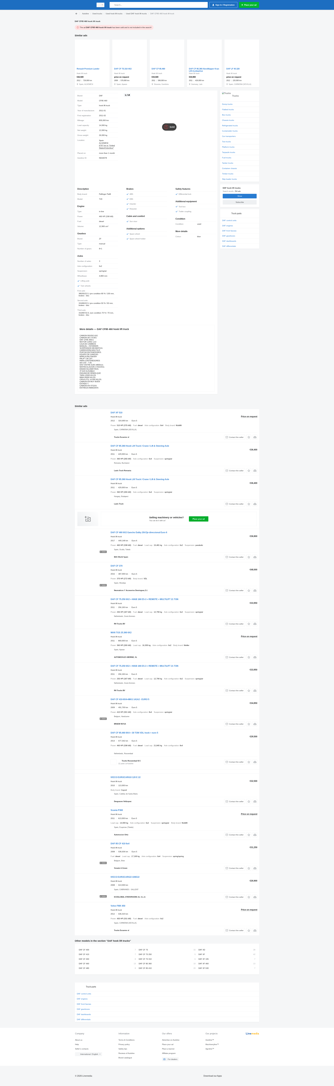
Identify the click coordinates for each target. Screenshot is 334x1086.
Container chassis (229, 168)
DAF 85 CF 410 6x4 (120, 843)
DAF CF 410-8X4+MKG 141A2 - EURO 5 (130, 699)
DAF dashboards (229, 241)
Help (77, 1044)
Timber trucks (227, 174)
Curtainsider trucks (230, 131)
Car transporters (229, 136)
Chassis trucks (228, 120)
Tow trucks (226, 142)
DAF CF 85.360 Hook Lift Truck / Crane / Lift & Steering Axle (140, 446)
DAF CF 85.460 (158, 69)
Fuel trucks (226, 158)
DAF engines (227, 226)
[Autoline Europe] (84, 5)
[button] (248, 437)
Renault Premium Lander (88, 69)
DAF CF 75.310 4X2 (123, 69)
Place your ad (199, 519)
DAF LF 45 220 (233, 69)
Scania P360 (117, 810)
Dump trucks (227, 104)
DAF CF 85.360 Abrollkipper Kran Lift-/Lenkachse (204, 70)
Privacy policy (124, 1044)
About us (78, 1040)
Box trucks (226, 115)
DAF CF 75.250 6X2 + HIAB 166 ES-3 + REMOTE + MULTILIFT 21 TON (144, 599)
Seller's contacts (81, 1049)
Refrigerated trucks (230, 126)
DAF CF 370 (117, 566)
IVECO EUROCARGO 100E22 (125, 877)
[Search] (112, 5)
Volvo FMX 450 (118, 906)
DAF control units (229, 220)
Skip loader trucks (229, 179)
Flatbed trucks (228, 109)
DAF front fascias (229, 231)
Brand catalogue (125, 1058)
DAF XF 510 (116, 413)
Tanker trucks (227, 163)
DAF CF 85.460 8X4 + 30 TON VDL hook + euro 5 (134, 733)
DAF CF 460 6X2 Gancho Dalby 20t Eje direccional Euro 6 (139, 532)
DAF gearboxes (228, 236)
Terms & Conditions (126, 1040)
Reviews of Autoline (126, 1053)
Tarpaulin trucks (228, 152)
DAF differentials (229, 246)
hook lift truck (104, 105)
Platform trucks (228, 147)
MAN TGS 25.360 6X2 (121, 632)
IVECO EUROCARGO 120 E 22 (126, 777)
